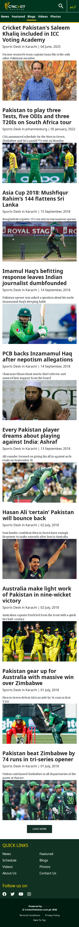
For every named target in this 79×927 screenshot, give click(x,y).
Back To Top (39, 920)
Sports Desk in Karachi (19, 46)
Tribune (46, 906)
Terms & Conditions (29, 915)
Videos (43, 16)
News (5, 16)
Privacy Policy (52, 915)
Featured (18, 16)
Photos (55, 16)
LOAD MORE (40, 829)
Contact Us (48, 873)
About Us (9, 873)
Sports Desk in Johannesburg (24, 129)
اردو (73, 6)
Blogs (31, 16)
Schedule (9, 860)
